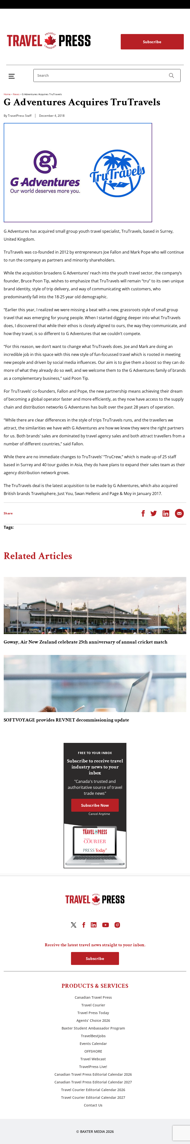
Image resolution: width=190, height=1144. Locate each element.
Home (7, 94)
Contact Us (93, 1105)
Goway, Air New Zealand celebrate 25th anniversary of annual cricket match (85, 642)
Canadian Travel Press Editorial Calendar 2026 (93, 1074)
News (16, 94)
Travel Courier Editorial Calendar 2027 (93, 1097)
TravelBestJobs (93, 1035)
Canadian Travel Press (93, 997)
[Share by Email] (179, 513)
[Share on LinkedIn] (166, 513)
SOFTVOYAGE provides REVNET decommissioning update (66, 720)
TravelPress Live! (93, 1066)
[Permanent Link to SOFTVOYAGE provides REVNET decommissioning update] (95, 683)
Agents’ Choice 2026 (93, 1020)
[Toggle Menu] (13, 76)
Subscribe (152, 41)
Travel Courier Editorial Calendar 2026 (93, 1089)
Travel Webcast (93, 1059)
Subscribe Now (95, 805)
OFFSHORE (93, 1051)
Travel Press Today (93, 1012)
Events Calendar (93, 1043)
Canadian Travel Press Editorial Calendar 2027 (93, 1082)
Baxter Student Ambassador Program (93, 1028)
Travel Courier (93, 1005)
